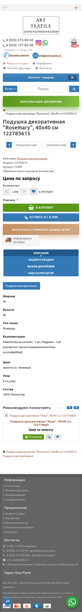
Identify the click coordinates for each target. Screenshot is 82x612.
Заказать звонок (19, 55)
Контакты (45, 68)
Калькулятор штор (16, 522)
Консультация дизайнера (41, 101)
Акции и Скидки (17, 63)
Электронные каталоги (19, 527)
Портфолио (44, 63)
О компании (12, 485)
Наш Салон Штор (41, 273)
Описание (41, 253)
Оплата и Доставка (19, 68)
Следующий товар (56, 144)
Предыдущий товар (26, 144)
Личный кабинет (15, 494)
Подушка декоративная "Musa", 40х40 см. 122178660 (41, 423)
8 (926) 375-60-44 (17, 550)
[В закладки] (34, 191)
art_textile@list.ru (18, 559)
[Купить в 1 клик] (49, 437)
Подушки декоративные (32, 158)
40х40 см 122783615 (64, 451)
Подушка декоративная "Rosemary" (28, 451)
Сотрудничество (15, 499)
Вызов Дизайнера (41, 266)
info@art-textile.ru (50, 55)
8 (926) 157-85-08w (18, 555)
